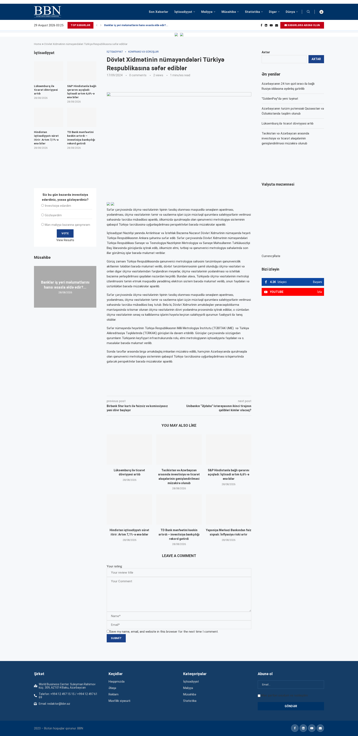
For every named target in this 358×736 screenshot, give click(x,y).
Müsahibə (228, 12)
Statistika (252, 12)
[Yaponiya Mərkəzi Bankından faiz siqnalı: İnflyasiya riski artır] (228, 509)
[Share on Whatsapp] (180, 390)
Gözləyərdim (53, 215)
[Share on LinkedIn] (162, 390)
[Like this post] (134, 390)
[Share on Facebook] (143, 390)
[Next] (101, 25)
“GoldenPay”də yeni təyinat (280, 98)
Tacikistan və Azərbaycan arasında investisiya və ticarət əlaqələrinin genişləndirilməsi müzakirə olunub (285, 138)
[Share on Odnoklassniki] (171, 390)
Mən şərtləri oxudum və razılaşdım (284, 695)
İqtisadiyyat (183, 12)
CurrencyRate (271, 256)
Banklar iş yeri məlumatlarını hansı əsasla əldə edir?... (136, 25)
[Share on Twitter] (153, 390)
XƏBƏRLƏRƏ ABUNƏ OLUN (303, 25)
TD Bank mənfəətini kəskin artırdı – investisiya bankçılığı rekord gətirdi (179, 534)
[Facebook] (261, 25)
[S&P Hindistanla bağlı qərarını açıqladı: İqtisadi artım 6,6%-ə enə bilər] (228, 449)
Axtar (266, 52)
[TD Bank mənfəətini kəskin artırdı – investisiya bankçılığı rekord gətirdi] (179, 509)
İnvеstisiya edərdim (58, 206)
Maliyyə (207, 12)
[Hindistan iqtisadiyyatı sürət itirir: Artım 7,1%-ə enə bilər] (129, 509)
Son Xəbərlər (158, 12)
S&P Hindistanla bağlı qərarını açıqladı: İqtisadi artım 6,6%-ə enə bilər (228, 474)
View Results (65, 240)
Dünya (290, 12)
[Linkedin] (266, 25)
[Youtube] (271, 25)
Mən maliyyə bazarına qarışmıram (67, 225)
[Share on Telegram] (190, 390)
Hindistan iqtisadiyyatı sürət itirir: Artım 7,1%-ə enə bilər (46, 138)
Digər (273, 12)
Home (37, 44)
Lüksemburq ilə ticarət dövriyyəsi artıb (287, 123)
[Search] (308, 11)
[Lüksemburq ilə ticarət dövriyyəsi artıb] (129, 449)
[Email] (276, 25)
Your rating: (114, 566)
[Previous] (96, 25)
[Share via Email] (200, 390)
